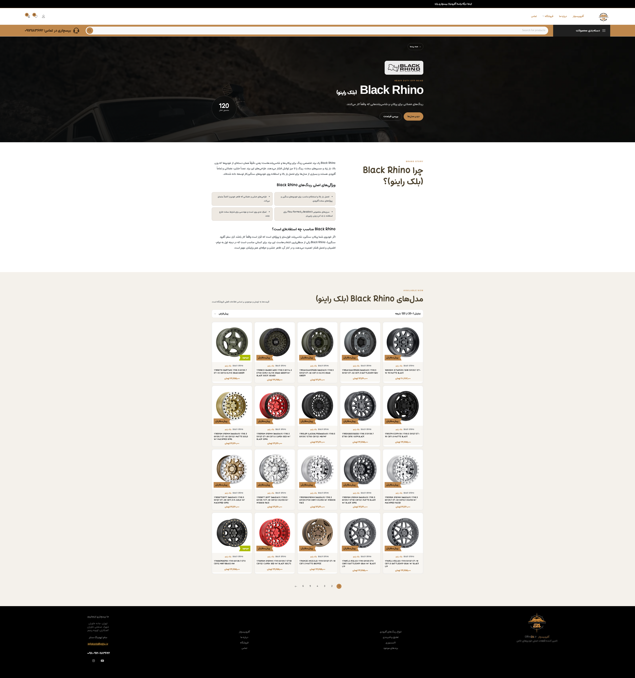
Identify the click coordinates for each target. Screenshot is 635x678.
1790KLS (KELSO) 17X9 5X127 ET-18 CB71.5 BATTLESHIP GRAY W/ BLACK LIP (402, 564)
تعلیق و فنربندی (391, 637)
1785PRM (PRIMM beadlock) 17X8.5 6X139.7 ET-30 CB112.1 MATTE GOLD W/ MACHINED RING (231, 436)
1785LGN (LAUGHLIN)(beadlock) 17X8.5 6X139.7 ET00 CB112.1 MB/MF (317, 435)
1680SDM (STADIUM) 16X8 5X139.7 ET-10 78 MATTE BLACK (403, 372)
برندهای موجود (390, 648)
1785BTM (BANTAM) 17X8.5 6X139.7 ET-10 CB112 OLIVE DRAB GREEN (230, 372)
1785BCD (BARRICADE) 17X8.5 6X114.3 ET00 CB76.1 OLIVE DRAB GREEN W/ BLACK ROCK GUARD (274, 373)
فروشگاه (244, 643)
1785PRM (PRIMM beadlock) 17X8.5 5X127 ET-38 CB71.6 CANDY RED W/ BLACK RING (273, 436)
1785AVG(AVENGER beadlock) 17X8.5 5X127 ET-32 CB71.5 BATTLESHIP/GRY (360, 372)
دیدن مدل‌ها (413, 116)
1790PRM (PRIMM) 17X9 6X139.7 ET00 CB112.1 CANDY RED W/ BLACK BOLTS (274, 562)
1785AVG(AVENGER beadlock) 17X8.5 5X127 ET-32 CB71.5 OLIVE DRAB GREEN (316, 373)
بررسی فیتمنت (390, 116)
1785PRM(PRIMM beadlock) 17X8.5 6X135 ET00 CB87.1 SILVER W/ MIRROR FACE (317, 500)
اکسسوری (391, 643)
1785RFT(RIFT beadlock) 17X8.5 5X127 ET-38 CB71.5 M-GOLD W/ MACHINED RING (229, 500)
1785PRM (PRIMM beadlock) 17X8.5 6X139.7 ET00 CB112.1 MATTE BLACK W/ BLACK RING (359, 500)
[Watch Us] (102, 660)
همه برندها (414, 46)
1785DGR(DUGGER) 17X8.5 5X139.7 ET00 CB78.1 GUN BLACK (358, 435)
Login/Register (43, 16)
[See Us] (93, 660)
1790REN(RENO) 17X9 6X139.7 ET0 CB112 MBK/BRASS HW (230, 562)
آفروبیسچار (244, 632)
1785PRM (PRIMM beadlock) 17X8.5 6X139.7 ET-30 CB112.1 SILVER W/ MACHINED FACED (401, 500)
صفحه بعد (296, 586)
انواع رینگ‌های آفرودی (391, 632)
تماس (244, 648)
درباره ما (244, 637)
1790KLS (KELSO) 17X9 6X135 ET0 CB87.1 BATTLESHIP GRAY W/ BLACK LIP (359, 564)
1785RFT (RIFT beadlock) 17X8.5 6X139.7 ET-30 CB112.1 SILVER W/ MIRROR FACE (272, 500)
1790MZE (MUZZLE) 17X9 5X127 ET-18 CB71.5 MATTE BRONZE (317, 562)
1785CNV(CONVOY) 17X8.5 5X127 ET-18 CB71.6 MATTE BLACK (402, 435)
